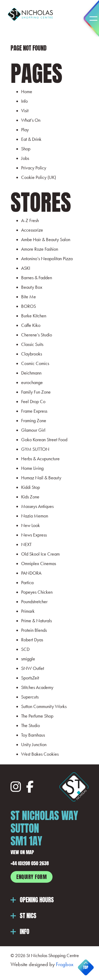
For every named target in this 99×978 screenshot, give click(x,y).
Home (26, 91)
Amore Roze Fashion (39, 249)
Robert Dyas (32, 640)
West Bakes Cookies (40, 754)
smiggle (28, 659)
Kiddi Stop (30, 487)
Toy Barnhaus (33, 735)
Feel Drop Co (33, 401)
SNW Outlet (32, 668)
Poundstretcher (34, 602)
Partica (27, 582)
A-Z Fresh (30, 220)
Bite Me (28, 297)
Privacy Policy (33, 168)
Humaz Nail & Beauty (41, 478)
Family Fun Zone (36, 392)
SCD (25, 649)
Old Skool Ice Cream (40, 554)
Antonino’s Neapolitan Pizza (47, 259)
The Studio (30, 725)
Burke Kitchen (33, 316)
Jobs (25, 158)
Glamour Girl (33, 430)
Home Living (32, 468)
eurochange (32, 382)
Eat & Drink (31, 139)
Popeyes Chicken (37, 592)
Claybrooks (31, 354)
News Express (34, 535)
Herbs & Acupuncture (40, 459)
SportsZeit (30, 678)
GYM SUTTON (35, 449)
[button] (49, 900)
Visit (25, 111)
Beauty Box (31, 287)
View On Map (22, 852)
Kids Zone (30, 497)
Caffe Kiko (30, 325)
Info (24, 101)
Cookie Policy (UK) (38, 177)
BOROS (28, 306)
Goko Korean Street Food (44, 440)
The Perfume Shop (37, 716)
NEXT (26, 544)
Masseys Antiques (37, 506)
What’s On (30, 120)
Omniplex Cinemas (38, 563)
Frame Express (34, 411)
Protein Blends (34, 630)
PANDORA (31, 573)
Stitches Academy (37, 687)
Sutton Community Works (44, 706)
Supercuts (30, 697)
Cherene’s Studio (36, 335)
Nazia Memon (34, 516)
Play (25, 130)
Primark (28, 611)
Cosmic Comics (35, 363)
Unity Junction (33, 744)
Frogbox (64, 964)
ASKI (25, 268)
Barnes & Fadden (36, 278)
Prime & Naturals (36, 621)
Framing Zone (33, 420)
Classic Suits (32, 344)
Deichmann (31, 373)
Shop (25, 149)
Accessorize (32, 230)
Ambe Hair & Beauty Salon (45, 239)
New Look (30, 525)
